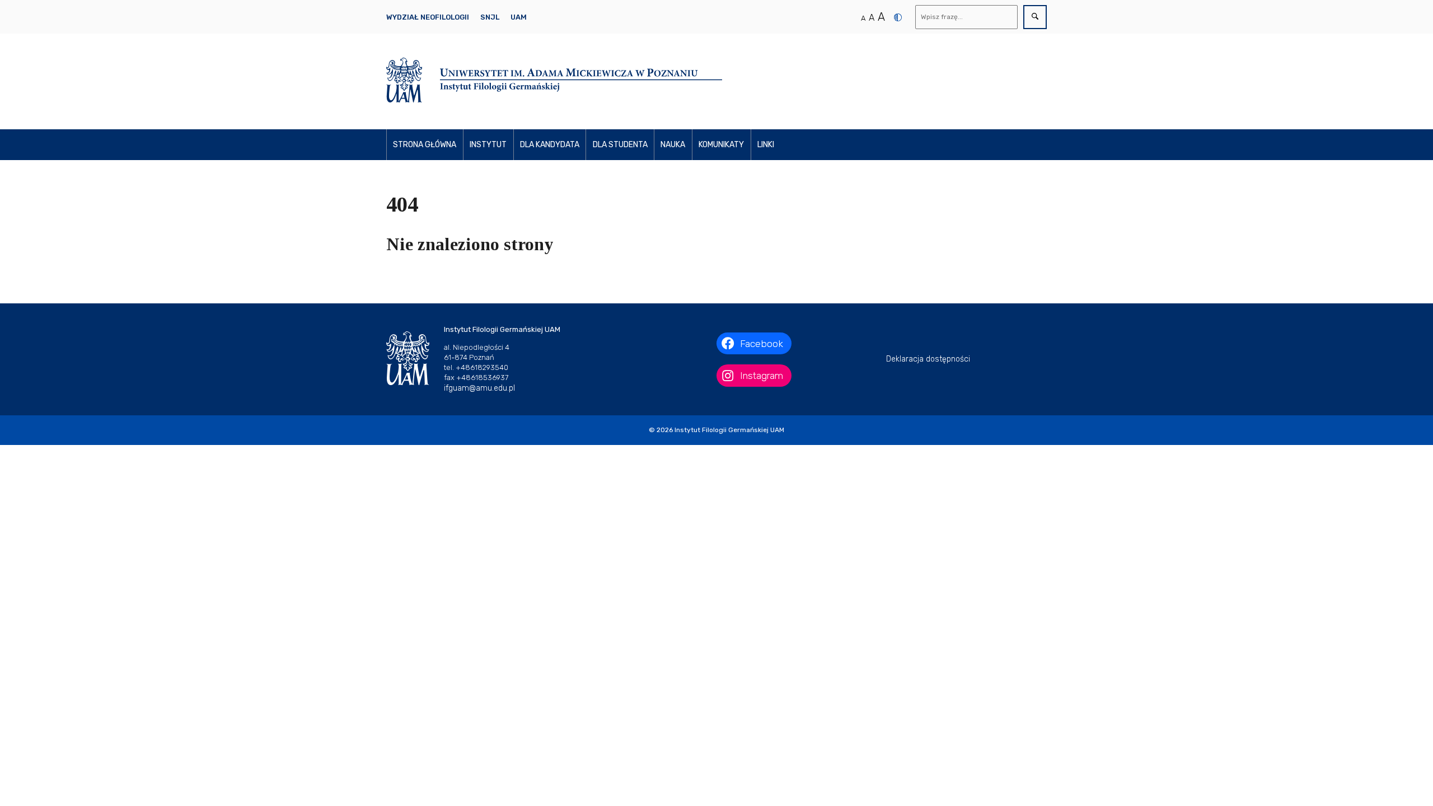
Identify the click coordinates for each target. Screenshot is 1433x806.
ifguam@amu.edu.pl (479, 388)
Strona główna (424, 144)
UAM (519, 17)
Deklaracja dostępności (928, 359)
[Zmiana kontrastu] (898, 17)
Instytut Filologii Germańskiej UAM (729, 430)
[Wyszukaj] (1035, 17)
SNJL (489, 17)
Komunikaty (721, 144)
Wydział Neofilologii (427, 17)
